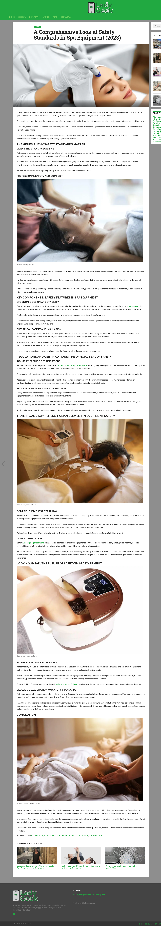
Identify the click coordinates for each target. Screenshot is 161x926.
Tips (55, 17)
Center (52, 836)
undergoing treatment (33, 542)
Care (46, 836)
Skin (86, 836)
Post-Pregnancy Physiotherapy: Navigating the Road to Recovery (80, 867)
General (22, 17)
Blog (41, 836)
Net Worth (34, 17)
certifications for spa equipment (72, 365)
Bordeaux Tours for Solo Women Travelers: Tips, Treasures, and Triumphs (36, 867)
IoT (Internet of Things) (66, 684)
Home (12, 17)
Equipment (62, 836)
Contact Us (66, 17)
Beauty (34, 836)
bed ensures (133, 306)
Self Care (79, 836)
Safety (71, 836)
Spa (90, 836)
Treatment (98, 836)
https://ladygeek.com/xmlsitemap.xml (89, 895)
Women (46, 17)
